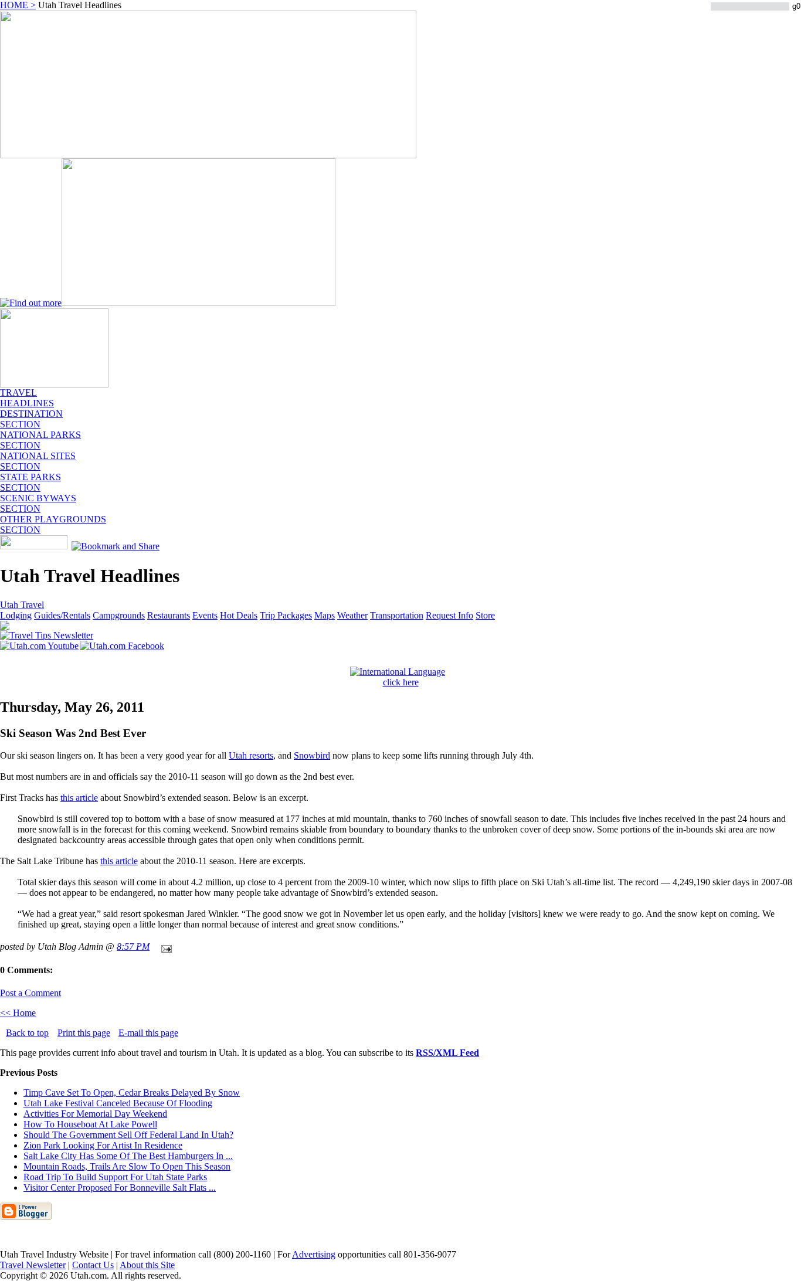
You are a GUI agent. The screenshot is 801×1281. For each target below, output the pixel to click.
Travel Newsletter (33, 1265)
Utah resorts (251, 755)
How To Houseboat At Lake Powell (90, 1124)
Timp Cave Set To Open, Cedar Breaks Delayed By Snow (131, 1092)
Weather (352, 615)
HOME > (18, 5)
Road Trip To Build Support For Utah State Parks (115, 1177)
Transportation (396, 615)
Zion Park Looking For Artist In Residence (102, 1145)
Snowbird (312, 755)
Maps (324, 615)
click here (401, 682)
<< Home (18, 1013)
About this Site (147, 1265)
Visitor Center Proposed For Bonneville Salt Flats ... (119, 1187)
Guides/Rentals (62, 615)
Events (205, 615)
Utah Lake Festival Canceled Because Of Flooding (117, 1103)
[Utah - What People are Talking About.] (54, 384)
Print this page (83, 1033)
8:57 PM (133, 947)
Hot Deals (238, 615)
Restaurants (168, 615)
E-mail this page (148, 1033)
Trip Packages (286, 615)
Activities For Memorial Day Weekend (95, 1114)
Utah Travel (22, 605)
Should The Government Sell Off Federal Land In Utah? (128, 1135)
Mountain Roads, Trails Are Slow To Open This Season (126, 1166)
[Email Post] (164, 947)
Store (485, 615)
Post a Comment (30, 993)
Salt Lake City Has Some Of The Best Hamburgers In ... (128, 1156)
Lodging (16, 615)
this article (79, 798)
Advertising (313, 1254)
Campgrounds (119, 615)
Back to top (27, 1033)
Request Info (449, 615)
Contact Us (93, 1265)
